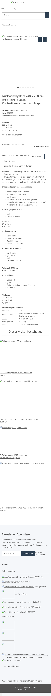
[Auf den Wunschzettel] (45, 39)
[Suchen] (47, 15)
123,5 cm (22, 310)
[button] (8, 8)
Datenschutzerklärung (11, 542)
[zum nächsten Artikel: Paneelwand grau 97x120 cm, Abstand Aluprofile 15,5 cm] (18, 25)
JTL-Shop (30, 689)
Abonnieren (28, 553)
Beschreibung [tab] (36, 156)
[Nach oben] (1, 694)
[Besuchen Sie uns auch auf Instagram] (4, 676)
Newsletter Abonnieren (40, 553)
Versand (39, 681)
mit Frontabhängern (36, 313)
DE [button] (2, 8)
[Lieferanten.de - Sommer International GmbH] (25, 656)
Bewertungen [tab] (9, 161)
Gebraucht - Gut (26, 319)
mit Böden (23, 313)
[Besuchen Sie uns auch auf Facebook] (4, 670)
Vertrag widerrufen (12, 666)
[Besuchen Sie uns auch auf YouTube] (4, 673)
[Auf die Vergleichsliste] (40, 39)
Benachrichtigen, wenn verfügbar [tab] (18, 166)
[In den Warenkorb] (4, 33)
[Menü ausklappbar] (5, 3)
